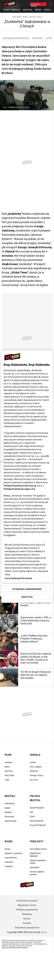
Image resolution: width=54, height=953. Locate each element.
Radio (8, 841)
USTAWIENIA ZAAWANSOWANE (27, 589)
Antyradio (16, 17)
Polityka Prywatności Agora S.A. (20, 489)
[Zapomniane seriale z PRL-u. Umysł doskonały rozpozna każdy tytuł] (9, 623)
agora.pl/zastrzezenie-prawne (15, 948)
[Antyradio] (9, 4)
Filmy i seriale (29, 17)
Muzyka (10, 796)
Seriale (35, 755)
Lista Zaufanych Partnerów (18, 578)
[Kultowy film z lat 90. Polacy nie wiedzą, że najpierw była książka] (9, 605)
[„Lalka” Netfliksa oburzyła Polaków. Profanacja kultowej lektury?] (9, 641)
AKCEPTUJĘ (27, 597)
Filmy (39, 17)
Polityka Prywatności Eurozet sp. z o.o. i (24, 486)
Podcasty (37, 841)
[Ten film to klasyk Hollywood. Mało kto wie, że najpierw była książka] (9, 678)
